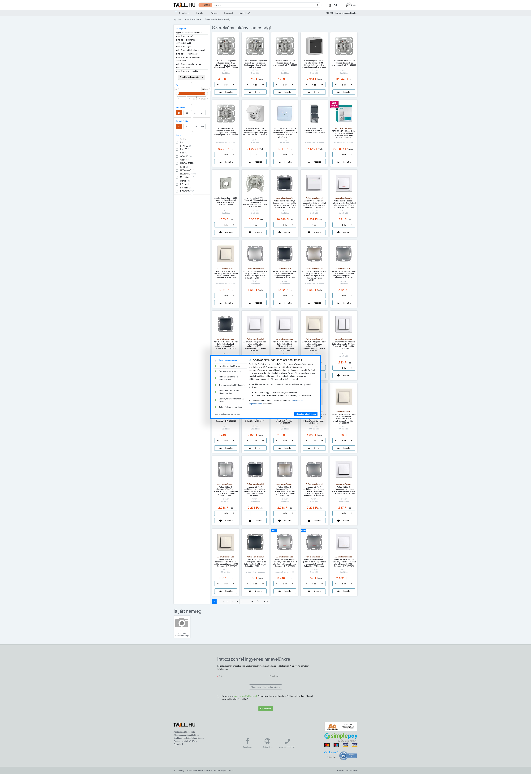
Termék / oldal (182, 121)
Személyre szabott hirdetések (231, 385)
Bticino (184, 142)
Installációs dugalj (183, 46)
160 (203, 126)
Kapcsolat (228, 12)
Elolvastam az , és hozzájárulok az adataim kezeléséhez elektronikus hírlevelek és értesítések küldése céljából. (267, 697)
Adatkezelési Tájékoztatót (245, 695)
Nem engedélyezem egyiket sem (227, 414)
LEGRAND (188, 173)
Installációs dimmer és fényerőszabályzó (185, 41)
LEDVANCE (187, 170)
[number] (225, 84)
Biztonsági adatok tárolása (230, 407)
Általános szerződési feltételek (187, 734)
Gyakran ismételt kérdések (185, 741)
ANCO (184, 138)
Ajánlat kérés (245, 12)
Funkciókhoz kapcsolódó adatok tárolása (229, 392)
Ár (177, 85)
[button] (335, 5)
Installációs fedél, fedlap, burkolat (190, 49)
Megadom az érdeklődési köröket (265, 686)
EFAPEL (186, 145)
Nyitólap (177, 19)
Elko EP (185, 149)
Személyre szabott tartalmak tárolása (231, 400)
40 (179, 126)
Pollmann (186, 187)
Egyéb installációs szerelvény (188, 32)
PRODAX (187, 191)
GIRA (184, 159)
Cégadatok (178, 744)
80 (187, 126)
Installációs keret (183, 67)
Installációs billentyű (184, 36)
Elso (183, 152)
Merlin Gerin (187, 177)
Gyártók (214, 12)
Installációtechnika (193, 19)
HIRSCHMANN (188, 163)
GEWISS (186, 156)
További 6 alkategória (189, 77)
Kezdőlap (200, 12)
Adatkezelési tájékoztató (184, 731)
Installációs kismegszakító (187, 71)
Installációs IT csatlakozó (187, 53)
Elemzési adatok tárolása (229, 371)
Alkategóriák (181, 28)
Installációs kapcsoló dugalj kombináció (188, 59)
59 (252, 601)
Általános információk (227, 360)
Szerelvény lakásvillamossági (217, 19)
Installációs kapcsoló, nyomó (188, 63)
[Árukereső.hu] (331, 753)
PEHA (184, 184)
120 (195, 126)
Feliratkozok (265, 708)
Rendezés (180, 107)
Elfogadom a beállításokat (306, 414)
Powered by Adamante (347, 770)
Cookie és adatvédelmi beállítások (189, 737)
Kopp (184, 166)
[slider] (177, 93)
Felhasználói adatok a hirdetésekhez (228, 378)
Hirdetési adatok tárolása (229, 365)
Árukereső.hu (331, 757)
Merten (185, 180)
